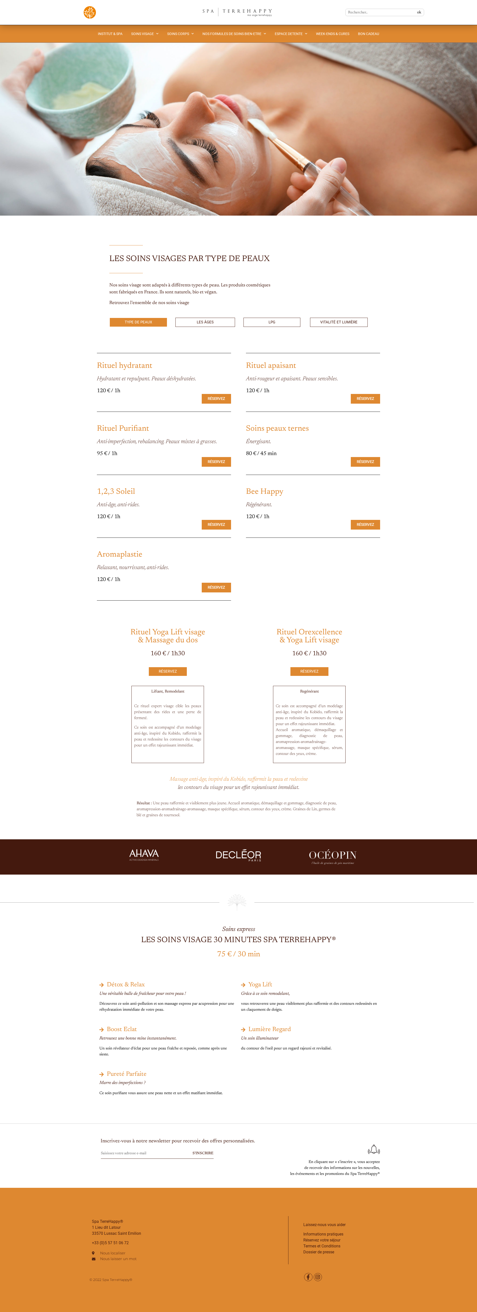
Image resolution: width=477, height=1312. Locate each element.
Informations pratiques (323, 1234)
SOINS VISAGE (142, 34)
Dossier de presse (318, 1252)
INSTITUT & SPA (110, 34)
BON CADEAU (368, 34)
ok (419, 12)
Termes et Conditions (321, 1246)
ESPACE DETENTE (289, 34)
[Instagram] (318, 1277)
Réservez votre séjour (321, 1240)
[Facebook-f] (308, 1277)
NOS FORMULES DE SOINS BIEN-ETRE (231, 34)
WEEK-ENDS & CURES (332, 34)
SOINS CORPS (178, 34)
